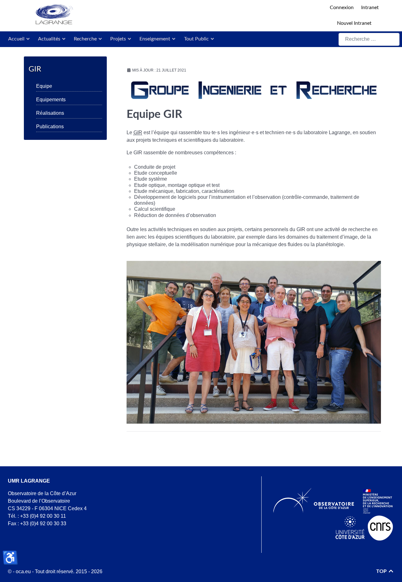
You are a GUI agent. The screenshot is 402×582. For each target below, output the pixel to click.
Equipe (44, 86)
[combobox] (369, 39)
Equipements (51, 99)
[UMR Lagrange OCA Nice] (166, 15)
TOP (382, 571)
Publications (50, 126)
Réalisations (50, 113)
